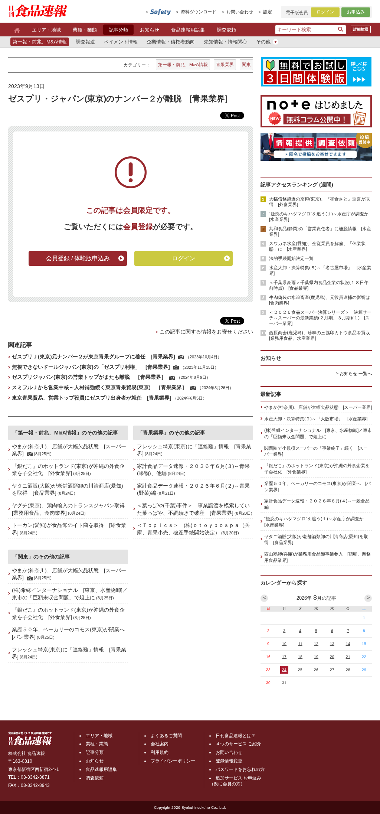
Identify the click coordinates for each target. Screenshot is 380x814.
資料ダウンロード (198, 11)
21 (348, 657)
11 (300, 644)
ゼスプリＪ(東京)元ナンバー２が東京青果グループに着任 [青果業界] (93, 356)
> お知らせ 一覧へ (354, 373)
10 (284, 644)
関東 (246, 64)
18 (300, 657)
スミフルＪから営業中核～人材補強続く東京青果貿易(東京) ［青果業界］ (99, 387)
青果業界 (225, 64)
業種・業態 (85, 30)
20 (332, 657)
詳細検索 (360, 29)
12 (316, 644)
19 (316, 657)
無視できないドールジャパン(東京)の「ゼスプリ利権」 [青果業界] (91, 367)
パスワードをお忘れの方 (240, 769)
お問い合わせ (239, 11)
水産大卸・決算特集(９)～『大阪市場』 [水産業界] (315, 418)
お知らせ (149, 30)
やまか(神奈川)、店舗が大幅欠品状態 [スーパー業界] (318, 407)
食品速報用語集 (188, 30)
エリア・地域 (46, 30)
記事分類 (118, 30)
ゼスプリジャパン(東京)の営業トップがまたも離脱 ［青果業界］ (89, 377)
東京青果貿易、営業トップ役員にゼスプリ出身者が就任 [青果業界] (91, 398)
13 (332, 644)
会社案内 (159, 743)
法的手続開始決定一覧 (291, 258)
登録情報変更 (229, 760)
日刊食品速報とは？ (236, 735)
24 (284, 670)
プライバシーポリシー (173, 760)
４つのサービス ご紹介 (238, 743)
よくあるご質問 (166, 735)
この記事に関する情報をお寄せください (206, 332)
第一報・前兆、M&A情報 (183, 64)
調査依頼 (226, 30)
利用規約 (159, 752)
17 (284, 657)
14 (348, 644)
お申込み (356, 11)
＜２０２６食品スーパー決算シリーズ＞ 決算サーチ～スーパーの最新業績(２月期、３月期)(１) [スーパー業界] (320, 318)
